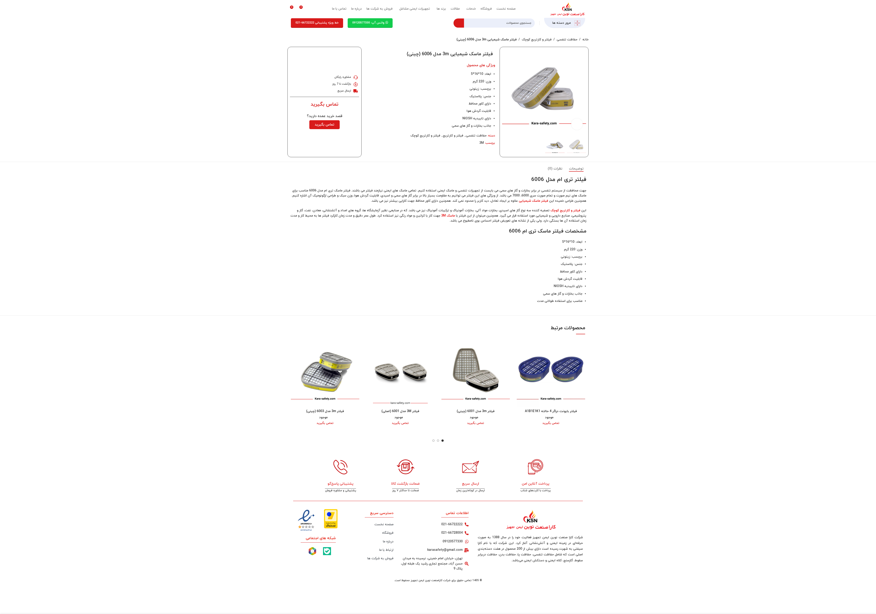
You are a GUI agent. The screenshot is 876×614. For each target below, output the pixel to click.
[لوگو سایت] (567, 8)
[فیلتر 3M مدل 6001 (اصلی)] (400, 372)
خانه (585, 39)
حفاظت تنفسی (567, 39)
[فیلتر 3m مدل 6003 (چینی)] (325, 372)
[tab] (576, 169)
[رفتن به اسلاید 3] (433, 440)
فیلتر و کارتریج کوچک (537, 39)
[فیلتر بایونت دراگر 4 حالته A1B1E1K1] (551, 372)
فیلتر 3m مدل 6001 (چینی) (476, 411)
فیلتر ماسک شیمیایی (533, 201)
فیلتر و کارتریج (453, 135)
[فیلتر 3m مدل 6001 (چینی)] (475, 372)
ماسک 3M (448, 216)
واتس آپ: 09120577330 (368, 23)
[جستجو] (459, 23)
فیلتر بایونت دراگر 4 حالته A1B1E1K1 (551, 411)
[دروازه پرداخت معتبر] (331, 518)
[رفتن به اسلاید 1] (442, 440)
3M (481, 143)
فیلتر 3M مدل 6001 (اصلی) (400, 411)
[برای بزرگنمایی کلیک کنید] (577, 124)
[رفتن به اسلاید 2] (438, 440)
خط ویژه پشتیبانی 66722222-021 (317, 23)
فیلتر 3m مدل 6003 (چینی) (325, 411)
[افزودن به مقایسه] (370, 53)
